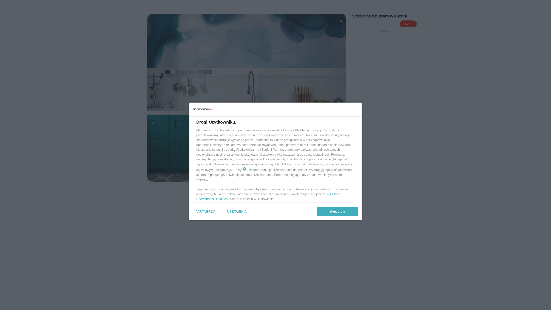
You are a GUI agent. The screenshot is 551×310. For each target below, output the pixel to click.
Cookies (222, 199)
